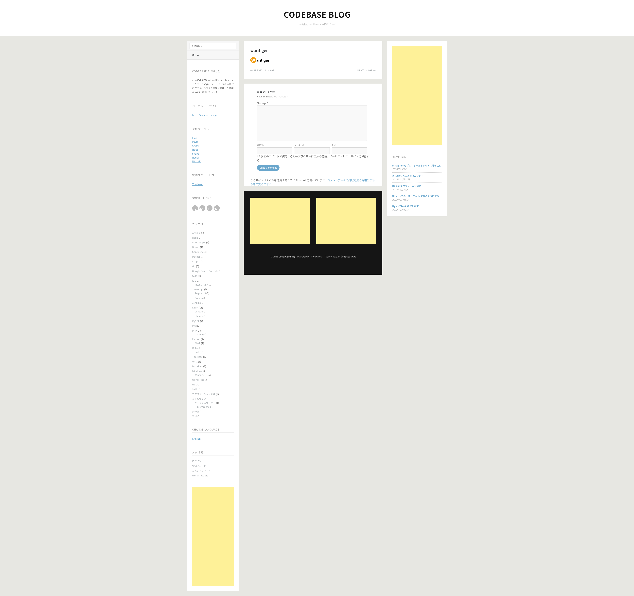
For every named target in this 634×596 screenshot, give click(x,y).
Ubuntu (199, 316)
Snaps (195, 153)
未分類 (195, 411)
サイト (335, 145)
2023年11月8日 (400, 199)
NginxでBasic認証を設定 (405, 206)
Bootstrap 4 (199, 242)
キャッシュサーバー (205, 402)
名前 (260, 145)
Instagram (209, 208)
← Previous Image (262, 70)
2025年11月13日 (401, 179)
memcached (204, 406)
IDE (194, 280)
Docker (196, 256)
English (196, 438)
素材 (194, 416)
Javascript (198, 289)
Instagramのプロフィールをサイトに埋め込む (416, 165)
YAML (195, 389)
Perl (194, 325)
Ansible (196, 233)
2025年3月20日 (400, 189)
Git (193, 266)
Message (262, 103)
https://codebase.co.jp (204, 115)
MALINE (196, 161)
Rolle (195, 149)
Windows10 (201, 375)
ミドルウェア (199, 398)
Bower (195, 247)
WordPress (198, 379)
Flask (197, 343)
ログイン (196, 461)
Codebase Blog (317, 14)
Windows (197, 371)
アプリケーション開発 (203, 394)
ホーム (195, 55)
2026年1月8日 (399, 169)
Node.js (199, 298)
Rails (197, 352)
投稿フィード (199, 466)
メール (299, 145)
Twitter (195, 208)
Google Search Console (205, 271)
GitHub (217, 208)
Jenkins (196, 302)
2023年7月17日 (400, 209)
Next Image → (366, 70)
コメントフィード (201, 470)
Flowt (195, 138)
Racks (195, 157)
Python (196, 339)
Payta (195, 141)
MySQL (195, 321)
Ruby (195, 348)
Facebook (202, 208)
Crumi (195, 145)
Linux (195, 307)
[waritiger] (260, 62)
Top (313, 266)
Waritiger (197, 366)
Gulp (194, 275)
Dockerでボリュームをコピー (407, 185)
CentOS (199, 311)
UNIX (194, 361)
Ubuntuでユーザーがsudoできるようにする (415, 196)
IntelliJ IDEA (201, 284)
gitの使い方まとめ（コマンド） (409, 175)
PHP (194, 330)
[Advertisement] (213, 536)
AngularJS (200, 293)
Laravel (199, 334)
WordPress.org (200, 475)
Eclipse (196, 261)
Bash (195, 237)
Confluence (198, 251)
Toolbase (197, 184)
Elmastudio (350, 256)
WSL (194, 384)
